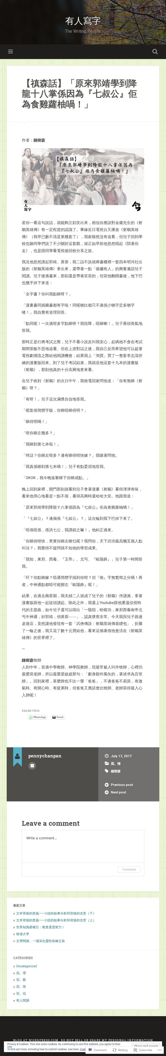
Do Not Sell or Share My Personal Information (107, 1040)
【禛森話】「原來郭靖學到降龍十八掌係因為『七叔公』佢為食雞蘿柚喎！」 (79, 93)
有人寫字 (83, 20)
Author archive (32, 766)
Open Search (154, 51)
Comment (129, 869)
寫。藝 (21, 980)
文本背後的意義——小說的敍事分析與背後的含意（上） (56, 920)
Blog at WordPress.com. (36, 1040)
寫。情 (116, 764)
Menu (11, 51)
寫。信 (21, 993)
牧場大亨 (22, 934)
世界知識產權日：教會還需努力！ (40, 927)
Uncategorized (26, 966)
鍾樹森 (116, 771)
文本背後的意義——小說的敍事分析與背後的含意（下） (56, 913)
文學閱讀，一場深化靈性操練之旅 (40, 941)
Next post (118, 792)
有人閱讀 (22, 1000)
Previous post (122, 785)
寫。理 (21, 973)
